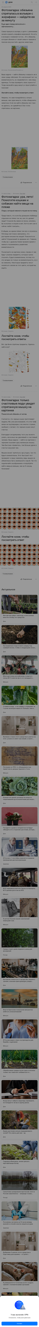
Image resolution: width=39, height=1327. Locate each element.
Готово (19, 1323)
